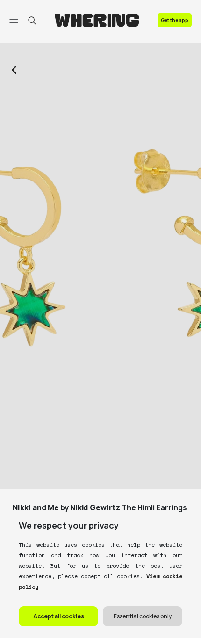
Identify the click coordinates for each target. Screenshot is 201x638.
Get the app (174, 20)
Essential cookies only (143, 616)
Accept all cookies (58, 616)
